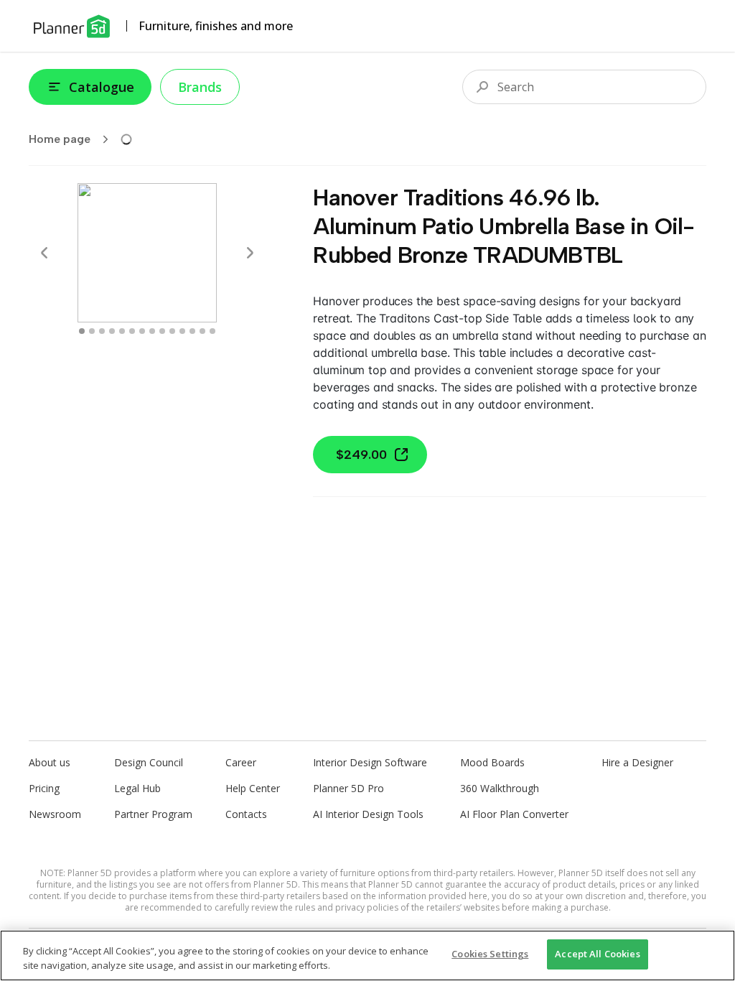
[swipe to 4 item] (122, 331)
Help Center (252, 788)
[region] (367, 955)
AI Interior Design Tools (368, 814)
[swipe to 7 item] (152, 331)
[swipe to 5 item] (132, 331)
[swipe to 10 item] (182, 331)
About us (49, 762)
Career (240, 762)
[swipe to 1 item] (92, 331)
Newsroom (55, 814)
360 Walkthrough (499, 788)
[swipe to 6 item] (142, 331)
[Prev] (44, 253)
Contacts (246, 814)
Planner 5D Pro (348, 788)
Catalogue (101, 87)
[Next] (250, 253)
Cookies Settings (489, 953)
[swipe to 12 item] (202, 331)
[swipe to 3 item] (112, 331)
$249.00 (361, 454)
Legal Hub (137, 788)
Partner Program (153, 814)
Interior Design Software (370, 762)
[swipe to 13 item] (212, 331)
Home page (59, 139)
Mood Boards (492, 762)
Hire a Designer (637, 762)
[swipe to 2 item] (102, 331)
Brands (200, 87)
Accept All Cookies (597, 953)
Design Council (148, 762)
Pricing (44, 788)
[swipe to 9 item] (172, 331)
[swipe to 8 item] (162, 331)
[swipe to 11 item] (192, 331)
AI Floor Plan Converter (514, 814)
